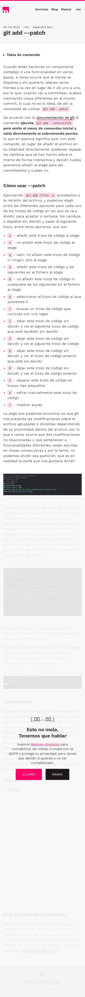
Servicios (41, 9)
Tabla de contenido (23, 55)
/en (78, 9)
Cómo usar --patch (24, 185)
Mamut (66, 9)
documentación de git (55, 117)
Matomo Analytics (45, 744)
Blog (54, 9)
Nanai (57, 774)
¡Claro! (28, 774)
